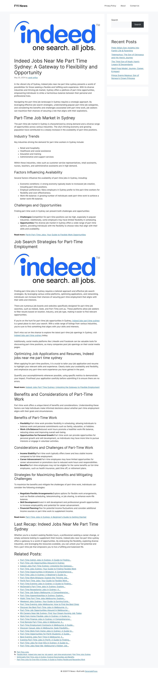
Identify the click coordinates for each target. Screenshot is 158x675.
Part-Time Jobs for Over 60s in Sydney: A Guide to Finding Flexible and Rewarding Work (51, 659)
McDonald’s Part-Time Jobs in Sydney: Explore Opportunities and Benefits (45, 657)
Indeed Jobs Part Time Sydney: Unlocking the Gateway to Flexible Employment (62, 387)
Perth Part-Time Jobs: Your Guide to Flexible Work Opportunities (56, 235)
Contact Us (134, 6)
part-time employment (62, 654)
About (123, 6)
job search (49, 654)
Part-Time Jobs (23, 652)
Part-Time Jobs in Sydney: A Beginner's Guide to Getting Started (56, 517)
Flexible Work (22, 654)
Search (114, 20)
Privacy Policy (110, 6)
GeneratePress (91, 671)
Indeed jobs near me (36, 654)
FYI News (20, 6)
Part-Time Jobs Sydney (81, 654)
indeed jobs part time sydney (86, 321)
